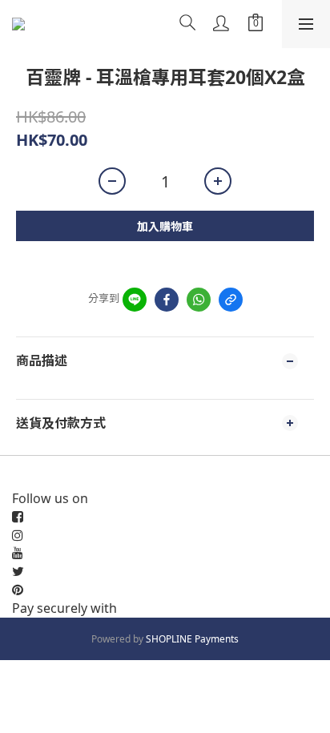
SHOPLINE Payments (192, 639)
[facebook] (167, 300)
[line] (135, 300)
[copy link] (231, 300)
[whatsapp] (199, 300)
